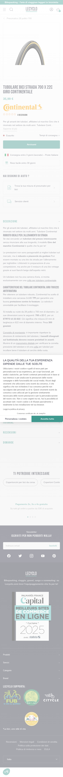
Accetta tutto (47, 419)
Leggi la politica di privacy (14, 409)
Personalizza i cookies (15, 419)
